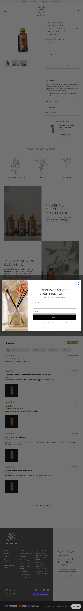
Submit (55, 317)
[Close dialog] (78, 282)
